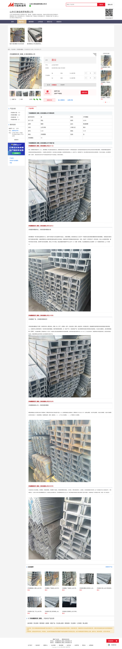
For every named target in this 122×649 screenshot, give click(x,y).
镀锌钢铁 (41, 623)
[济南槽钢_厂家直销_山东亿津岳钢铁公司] (106, 75)
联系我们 (38, 645)
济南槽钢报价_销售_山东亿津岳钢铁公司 (110, 67)
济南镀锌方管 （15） (16, 112)
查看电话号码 (15, 130)
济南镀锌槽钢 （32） (16, 115)
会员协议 (69, 645)
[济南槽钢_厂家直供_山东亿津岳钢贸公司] (106, 91)
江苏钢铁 (79, 623)
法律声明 (76, 645)
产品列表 (13, 49)
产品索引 (12, 158)
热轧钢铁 (35, 623)
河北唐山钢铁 (60, 623)
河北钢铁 (73, 623)
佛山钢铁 (85, 623)
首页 (9, 49)
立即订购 (70, 100)
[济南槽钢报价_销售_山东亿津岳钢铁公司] (106, 60)
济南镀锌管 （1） (15, 117)
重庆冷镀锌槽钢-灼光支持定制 (17, 44)
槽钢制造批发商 (65, 639)
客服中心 (45, 645)
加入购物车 (61, 100)
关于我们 (30, 645)
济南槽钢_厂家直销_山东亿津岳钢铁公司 (110, 82)
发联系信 (49, 100)
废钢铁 (47, 623)
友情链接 (91, 645)
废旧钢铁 (30, 623)
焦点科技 (63, 647)
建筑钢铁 (67, 623)
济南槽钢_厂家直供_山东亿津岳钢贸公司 (110, 97)
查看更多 (16, 140)
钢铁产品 (52, 623)
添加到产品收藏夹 (14, 160)
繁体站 (83, 645)
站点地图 (53, 645)
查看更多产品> (109, 567)
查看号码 (84, 92)
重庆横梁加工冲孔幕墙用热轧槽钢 (35, 44)
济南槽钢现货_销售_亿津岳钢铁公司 (63, 641)
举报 (21, 99)
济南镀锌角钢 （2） (15, 119)
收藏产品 (14, 99)
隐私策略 (61, 645)
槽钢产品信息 (56, 639)
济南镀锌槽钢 (20, 49)
